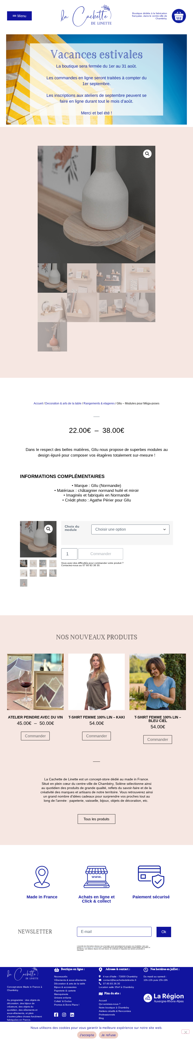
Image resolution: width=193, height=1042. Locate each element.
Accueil (38, 403)
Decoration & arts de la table (63, 403)
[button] (147, 154)
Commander (100, 554)
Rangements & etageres (99, 403)
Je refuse (108, 1035)
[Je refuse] (185, 1032)
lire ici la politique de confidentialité (92, 947)
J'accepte (87, 1035)
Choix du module (72, 528)
